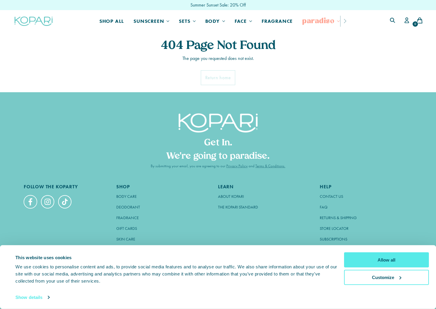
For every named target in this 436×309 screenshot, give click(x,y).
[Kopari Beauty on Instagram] (48, 203)
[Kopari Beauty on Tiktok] (65, 203)
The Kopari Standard (238, 207)
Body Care (126, 196)
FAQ (323, 207)
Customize (383, 277)
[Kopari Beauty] (34, 21)
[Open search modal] (393, 21)
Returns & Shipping (338, 217)
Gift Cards (126, 228)
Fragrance (127, 217)
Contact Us (331, 196)
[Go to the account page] (406, 21)
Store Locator (334, 228)
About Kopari (231, 196)
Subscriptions (333, 239)
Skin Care (125, 239)
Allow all (386, 259)
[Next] (344, 21)
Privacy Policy (237, 166)
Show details (28, 297)
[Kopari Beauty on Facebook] (31, 204)
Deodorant (128, 207)
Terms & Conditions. (270, 166)
